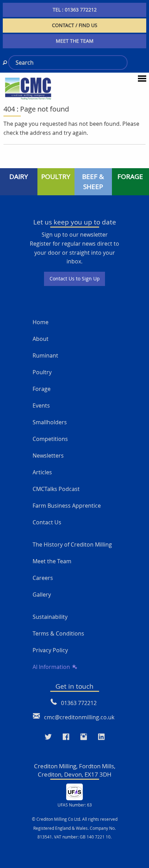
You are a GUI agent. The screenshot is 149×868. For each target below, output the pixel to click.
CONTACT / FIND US (74, 25)
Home (41, 322)
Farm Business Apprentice (67, 505)
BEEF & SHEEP (93, 181)
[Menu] (142, 78)
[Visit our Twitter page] (48, 737)
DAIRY (18, 176)
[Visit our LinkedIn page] (101, 737)
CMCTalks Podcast (56, 489)
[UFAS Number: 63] (74, 791)
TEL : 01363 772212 (75, 9)
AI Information (51, 667)
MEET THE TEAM (75, 41)
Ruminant (45, 355)
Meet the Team (52, 561)
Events (41, 405)
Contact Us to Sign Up (75, 278)
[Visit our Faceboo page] (66, 737)
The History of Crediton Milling (72, 544)
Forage (42, 389)
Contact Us (47, 522)
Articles (42, 472)
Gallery (42, 594)
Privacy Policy (50, 650)
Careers (43, 578)
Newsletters (48, 455)
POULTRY (55, 176)
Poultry (42, 372)
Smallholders (50, 422)
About (41, 339)
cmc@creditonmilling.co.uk (79, 717)
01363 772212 (79, 703)
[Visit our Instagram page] (84, 737)
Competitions (50, 439)
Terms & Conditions (58, 633)
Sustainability (50, 617)
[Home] (28, 88)
